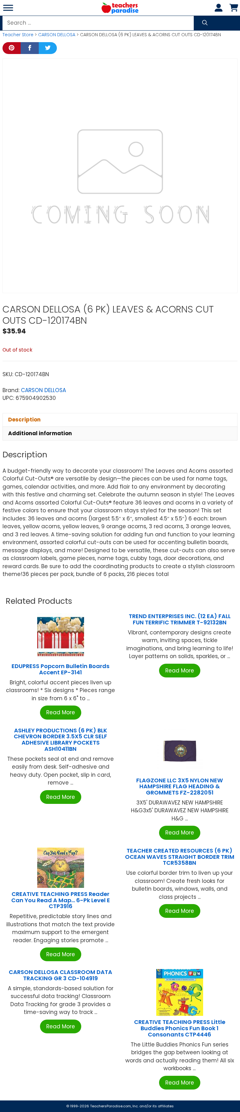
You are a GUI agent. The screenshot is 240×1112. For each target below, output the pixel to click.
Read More (60, 712)
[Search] (205, 23)
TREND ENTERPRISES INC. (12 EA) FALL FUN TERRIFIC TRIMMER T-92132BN (180, 619)
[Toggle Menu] (8, 8)
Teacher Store (17, 35)
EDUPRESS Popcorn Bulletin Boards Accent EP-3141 (60, 669)
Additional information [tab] (40, 433)
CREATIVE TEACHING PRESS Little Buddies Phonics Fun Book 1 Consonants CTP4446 (179, 1028)
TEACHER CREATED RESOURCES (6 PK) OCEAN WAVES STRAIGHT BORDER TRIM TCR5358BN (179, 857)
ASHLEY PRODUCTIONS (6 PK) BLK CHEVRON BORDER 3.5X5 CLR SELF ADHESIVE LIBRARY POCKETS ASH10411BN (60, 739)
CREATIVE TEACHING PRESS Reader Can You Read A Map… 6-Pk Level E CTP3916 (60, 900)
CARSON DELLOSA (56, 35)
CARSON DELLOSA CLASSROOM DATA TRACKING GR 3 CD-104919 (60, 975)
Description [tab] (24, 419)
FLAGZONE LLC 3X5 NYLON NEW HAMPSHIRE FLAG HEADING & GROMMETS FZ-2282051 (179, 786)
